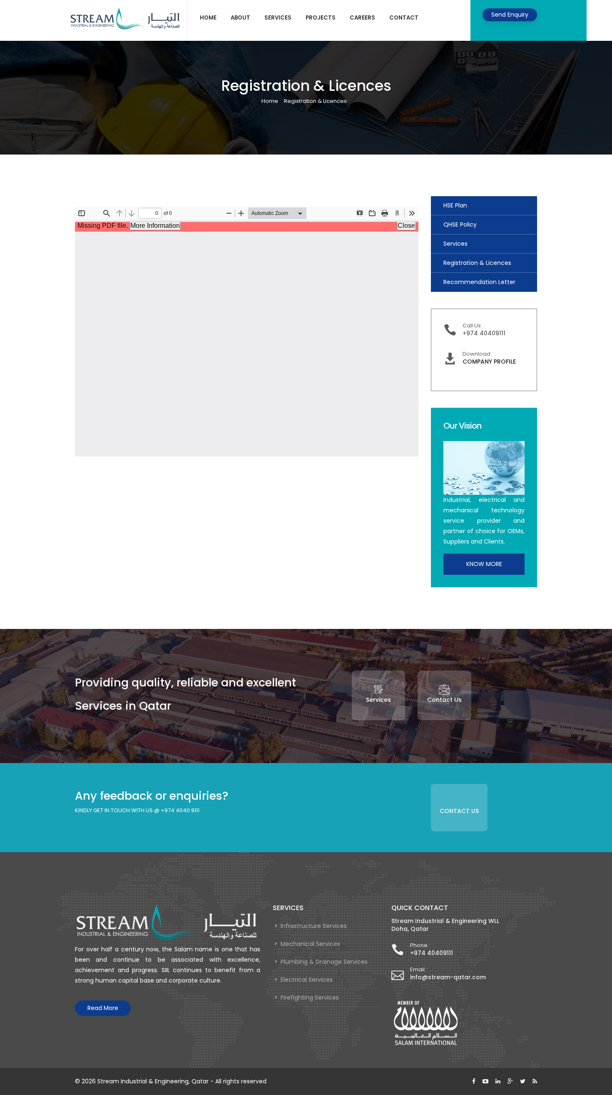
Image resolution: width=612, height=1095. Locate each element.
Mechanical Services (310, 944)
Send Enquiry (509, 14)
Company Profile (489, 361)
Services (277, 18)
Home (208, 18)
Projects (321, 18)
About (240, 18)
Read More (102, 1008)
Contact (403, 18)
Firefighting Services (310, 997)
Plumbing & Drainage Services (324, 962)
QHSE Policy (460, 224)
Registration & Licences (477, 263)
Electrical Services (307, 979)
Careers (362, 18)
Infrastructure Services (314, 926)
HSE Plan (455, 205)
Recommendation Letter (479, 282)
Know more (484, 564)
